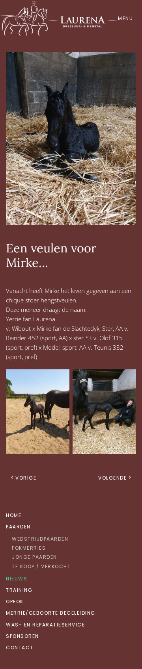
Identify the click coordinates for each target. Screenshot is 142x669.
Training (19, 590)
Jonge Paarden (34, 557)
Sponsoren (22, 636)
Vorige (25, 477)
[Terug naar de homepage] (59, 18)
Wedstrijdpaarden (40, 539)
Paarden (18, 526)
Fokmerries (29, 548)
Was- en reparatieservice (45, 624)
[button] (127, 18)
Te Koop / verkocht (41, 566)
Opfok (15, 601)
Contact (20, 647)
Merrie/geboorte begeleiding (50, 613)
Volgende (112, 477)
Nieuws (16, 578)
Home (13, 515)
